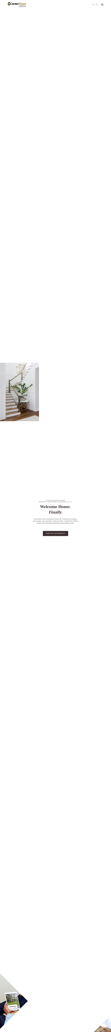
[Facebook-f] (93, 4)
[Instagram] (97, 4)
